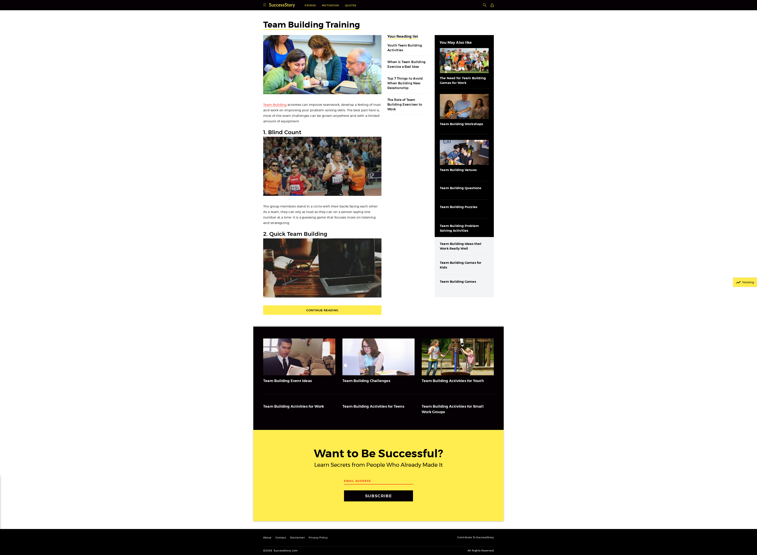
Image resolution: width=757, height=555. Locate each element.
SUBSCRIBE (378, 495)
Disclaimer (297, 537)
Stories (310, 5)
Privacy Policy (318, 537)
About (267, 537)
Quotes (350, 5)
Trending (748, 282)
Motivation (330, 5)
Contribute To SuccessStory (475, 537)
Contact (280, 537)
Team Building (274, 104)
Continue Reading (322, 310)
